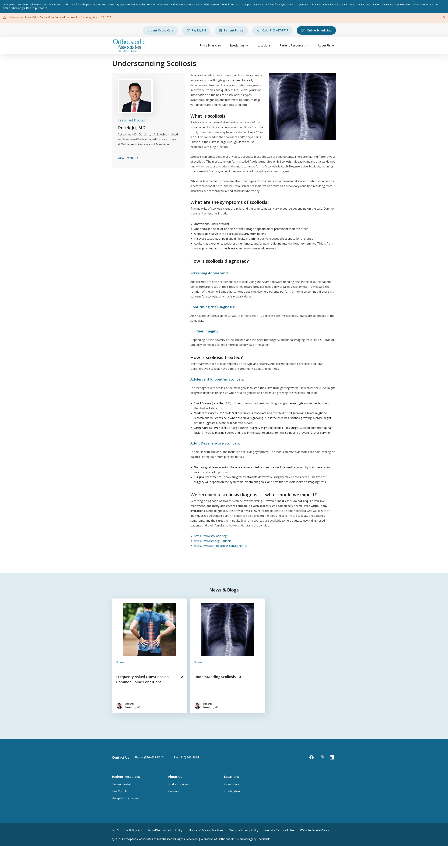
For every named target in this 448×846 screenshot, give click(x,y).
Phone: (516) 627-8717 (148, 757)
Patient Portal (233, 30)
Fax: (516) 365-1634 (186, 757)
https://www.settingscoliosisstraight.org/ (220, 546)
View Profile (126, 158)
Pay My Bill (199, 30)
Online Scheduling (319, 30)
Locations (264, 45)
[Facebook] (311, 757)
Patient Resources (292, 45)
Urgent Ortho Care (160, 30)
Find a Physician (210, 45)
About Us (324, 45)
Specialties (237, 45)
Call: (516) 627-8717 (275, 30)
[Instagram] (321, 757)
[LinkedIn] (332, 757)
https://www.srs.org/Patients (213, 541)
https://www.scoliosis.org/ (211, 536)
